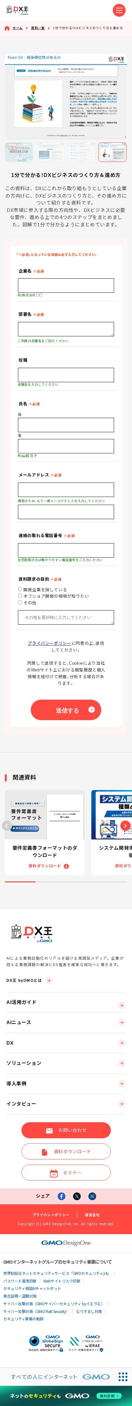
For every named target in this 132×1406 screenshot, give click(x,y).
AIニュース (18, 1022)
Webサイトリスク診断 (61, 1281)
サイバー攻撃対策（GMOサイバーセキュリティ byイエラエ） (53, 1303)
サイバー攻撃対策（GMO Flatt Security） (36, 1311)
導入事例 (16, 1083)
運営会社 (92, 1214)
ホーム (17, 28)
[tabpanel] (45, 832)
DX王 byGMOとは (24, 980)
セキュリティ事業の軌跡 (23, 1318)
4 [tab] (112, 881)
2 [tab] (51, 881)
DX (9, 1043)
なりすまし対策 (89, 1311)
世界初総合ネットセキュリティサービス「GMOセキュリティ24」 (57, 1273)
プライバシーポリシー (49, 643)
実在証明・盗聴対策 (20, 1296)
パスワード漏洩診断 (20, 1281)
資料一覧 (38, 28)
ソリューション (23, 1063)
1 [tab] (20, 881)
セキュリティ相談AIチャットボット (32, 1288)
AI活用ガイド (21, 1002)
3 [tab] (81, 881)
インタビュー (21, 1104)
